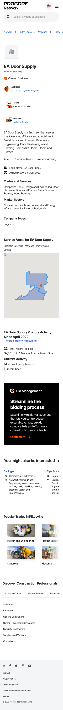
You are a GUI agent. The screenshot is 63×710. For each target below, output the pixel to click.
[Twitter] (16, 665)
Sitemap (6, 696)
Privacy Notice (9, 679)
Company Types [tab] (13, 593)
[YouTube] (29, 666)
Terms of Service (10, 684)
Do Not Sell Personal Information (17, 690)
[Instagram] (22, 665)
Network (11, 8)
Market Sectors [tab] (35, 593)
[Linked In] (4, 665)
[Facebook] (10, 666)
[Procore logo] (16, 4)
